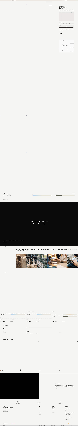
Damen (39, 407)
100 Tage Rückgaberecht (65, 0)
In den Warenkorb (65, 27)
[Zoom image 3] (26, 78)
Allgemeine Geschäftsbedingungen (42, 425)
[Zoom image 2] (39, 22)
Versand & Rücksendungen (67, 408)
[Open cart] (77, 2)
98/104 (60, 23)
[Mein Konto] (74, 2)
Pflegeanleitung (61, 33)
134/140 (69, 23)
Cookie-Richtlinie (62, 425)
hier (6, 411)
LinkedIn (40, 414)
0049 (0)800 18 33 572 (67, 419)
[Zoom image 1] (13, 22)
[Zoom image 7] (39, 170)
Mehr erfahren (18, 252)
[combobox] (77, 0)
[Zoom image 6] (13, 170)
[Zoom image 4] (13, 133)
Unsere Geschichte (53, 408)
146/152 (72, 23)
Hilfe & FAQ (66, 407)
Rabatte (65, 410)
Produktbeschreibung (61, 30)
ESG (71, 425)
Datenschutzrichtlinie (53, 425)
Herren (39, 408)
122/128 (66, 23)
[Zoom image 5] (39, 133)
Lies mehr (56, 388)
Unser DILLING (53, 407)
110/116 (63, 23)
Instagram (40, 412)
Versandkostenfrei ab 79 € (13, 0)
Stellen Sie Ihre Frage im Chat (68, 414)
